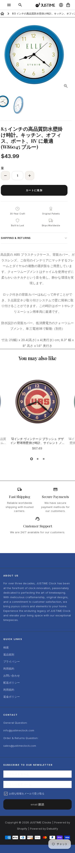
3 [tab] (43, 458)
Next (68, 54)
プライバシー (11, 661)
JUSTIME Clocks (40, 822)
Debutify (52, 828)
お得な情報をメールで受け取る (26, 793)
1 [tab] (31, 458)
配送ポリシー (11, 682)
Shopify (22, 828)
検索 (6, 647)
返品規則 (8, 654)
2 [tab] (37, 458)
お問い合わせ (11, 675)
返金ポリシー (11, 696)
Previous (7, 412)
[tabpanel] (37, 413)
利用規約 (8, 668)
